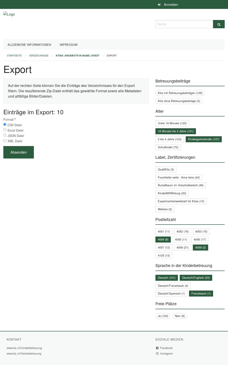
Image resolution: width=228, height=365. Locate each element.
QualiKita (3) (166, 169)
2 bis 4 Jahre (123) (169, 139)
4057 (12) (164, 247)
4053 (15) (201, 231)
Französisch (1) (201, 293)
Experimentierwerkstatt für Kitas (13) (181, 201)
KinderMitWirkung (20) (172, 193)
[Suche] (219, 24)
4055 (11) (181, 239)
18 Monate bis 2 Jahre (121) (175, 131)
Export (112, 55)
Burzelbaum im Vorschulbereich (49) (181, 185)
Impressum (68, 44)
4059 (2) (200, 247)
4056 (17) (200, 239)
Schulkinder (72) (168, 147)
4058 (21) (183, 247)
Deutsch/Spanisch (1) (171, 293)
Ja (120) (163, 316)
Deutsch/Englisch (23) (196, 277)
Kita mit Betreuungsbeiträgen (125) (180, 93)
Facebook (166, 348)
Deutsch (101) (166, 277)
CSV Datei (15, 125)
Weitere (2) (165, 209)
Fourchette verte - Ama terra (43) (179, 177)
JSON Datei (16, 135)
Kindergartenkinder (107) (203, 139)
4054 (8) (163, 239)
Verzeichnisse (38, 55)
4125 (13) (164, 255)
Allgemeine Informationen (29, 44)
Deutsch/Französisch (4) (173, 285)
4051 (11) (164, 231)
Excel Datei (15, 130)
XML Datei (15, 141)
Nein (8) (180, 316)
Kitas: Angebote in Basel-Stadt (77, 55)
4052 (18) (183, 231)
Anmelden (171, 4)
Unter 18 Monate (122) (172, 123)
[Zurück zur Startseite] (9, 23)
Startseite (14, 55)
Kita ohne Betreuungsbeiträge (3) (179, 101)
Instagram (166, 353)
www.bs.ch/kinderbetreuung (25, 348)
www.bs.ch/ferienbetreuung (24, 353)
